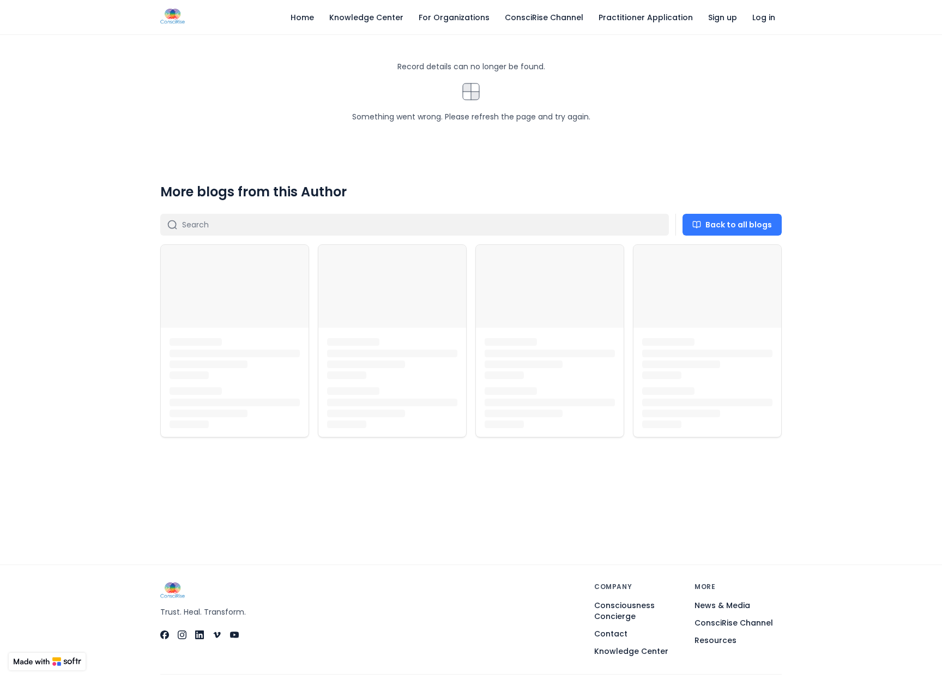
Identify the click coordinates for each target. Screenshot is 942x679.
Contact (610, 633)
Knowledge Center (631, 651)
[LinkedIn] (199, 634)
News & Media (722, 605)
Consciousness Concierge (624, 611)
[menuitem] (302, 17)
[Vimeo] (217, 634)
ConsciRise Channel (734, 622)
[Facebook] (164, 634)
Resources (715, 640)
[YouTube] (234, 634)
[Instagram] (182, 634)
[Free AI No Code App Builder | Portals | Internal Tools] (47, 661)
